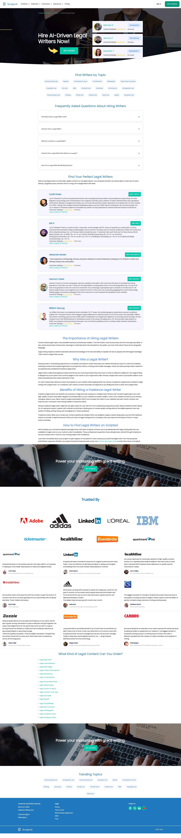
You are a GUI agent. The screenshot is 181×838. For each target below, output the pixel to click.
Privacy (57, 807)
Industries (35, 4)
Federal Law (93, 95)
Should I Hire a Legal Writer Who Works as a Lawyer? (59, 153)
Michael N (108, 25)
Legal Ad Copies (45, 695)
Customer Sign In (24, 814)
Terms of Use (59, 810)
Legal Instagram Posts (48, 717)
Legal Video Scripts (47, 685)
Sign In (158, 4)
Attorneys (99, 88)
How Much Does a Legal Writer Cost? (54, 117)
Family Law (79, 95)
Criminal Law (112, 88)
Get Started (69, 50)
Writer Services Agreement (64, 813)
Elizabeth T (108, 51)
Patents (65, 81)
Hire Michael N (134, 25)
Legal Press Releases (47, 663)
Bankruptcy (111, 81)
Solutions (24, 4)
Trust (56, 819)
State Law (105, 95)
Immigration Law (128, 88)
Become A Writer (24, 807)
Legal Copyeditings (47, 703)
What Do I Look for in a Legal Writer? (53, 141)
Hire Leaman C (134, 279)
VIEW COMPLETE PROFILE (58, 212)
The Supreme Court (80, 81)
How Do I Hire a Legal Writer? (51, 129)
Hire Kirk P (136, 223)
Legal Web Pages (46, 667)
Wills (74, 88)
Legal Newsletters (46, 674)
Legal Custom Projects (48, 689)
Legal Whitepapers (47, 710)
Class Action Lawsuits (128, 81)
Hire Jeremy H (134, 38)
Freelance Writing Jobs (26, 810)
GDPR (56, 816)
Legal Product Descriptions (49, 670)
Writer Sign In (22, 817)
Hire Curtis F (135, 194)
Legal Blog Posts (45, 660)
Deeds (117, 95)
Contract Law (86, 88)
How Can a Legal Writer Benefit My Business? (56, 165)
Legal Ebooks (44, 699)
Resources (57, 4)
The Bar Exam (97, 81)
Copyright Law (51, 88)
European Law (129, 95)
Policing (68, 95)
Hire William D (134, 308)
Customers (46, 4)
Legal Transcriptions (47, 677)
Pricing (67, 4)
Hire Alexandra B (133, 255)
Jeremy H (108, 38)
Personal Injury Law (53, 95)
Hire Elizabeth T (134, 51)
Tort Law (65, 88)
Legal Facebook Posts (48, 714)
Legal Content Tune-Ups (49, 692)
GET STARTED (172, 4)
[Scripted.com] (10, 4)
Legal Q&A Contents (47, 707)
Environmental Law (51, 81)
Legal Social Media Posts (48, 682)
